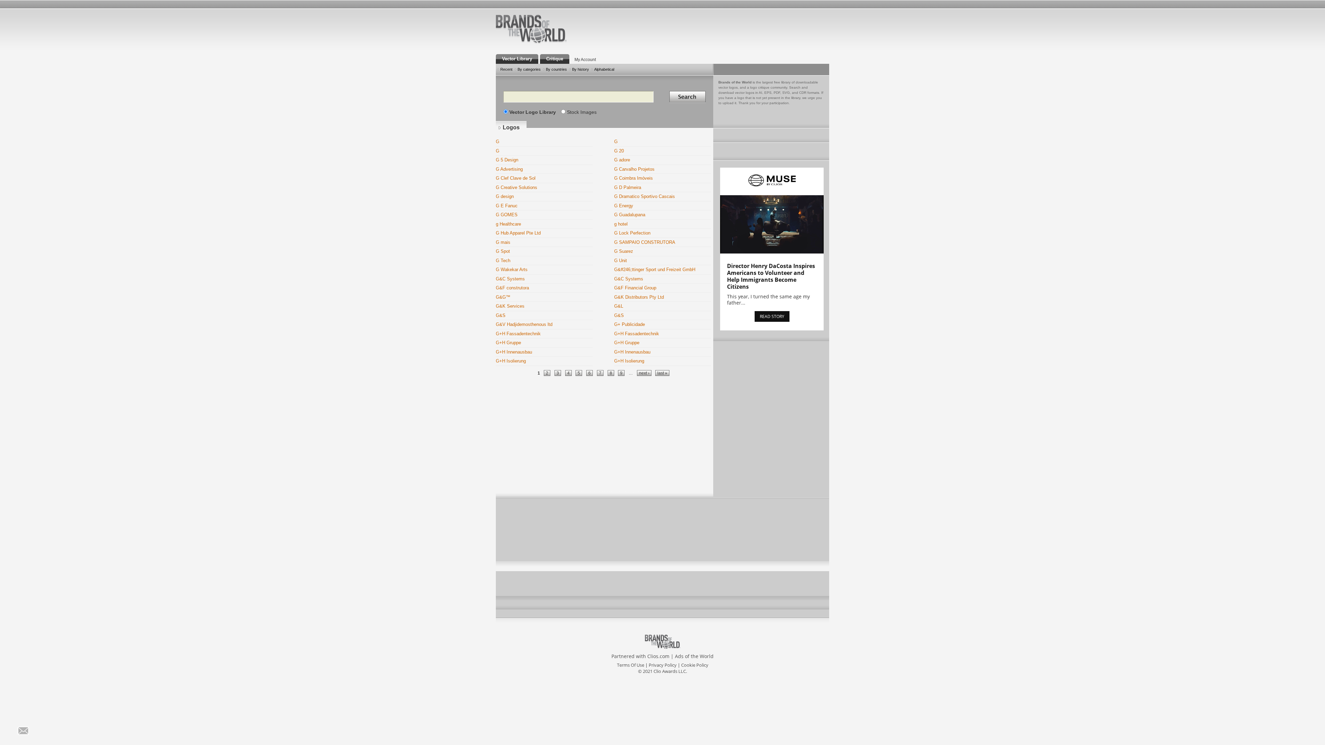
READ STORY (772, 316)
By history (580, 69)
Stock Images (582, 112)
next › (644, 373)
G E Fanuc (507, 205)
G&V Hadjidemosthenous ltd (524, 324)
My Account (585, 59)
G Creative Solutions (516, 187)
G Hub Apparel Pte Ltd (518, 233)
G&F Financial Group (635, 287)
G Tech (503, 260)
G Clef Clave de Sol (516, 178)
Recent (506, 69)
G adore (622, 159)
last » (662, 373)
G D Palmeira (627, 187)
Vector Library (517, 58)
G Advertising (509, 169)
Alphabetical (604, 69)
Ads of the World (694, 656)
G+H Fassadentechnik (518, 333)
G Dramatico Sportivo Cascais (644, 196)
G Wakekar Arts (512, 269)
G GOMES (507, 214)
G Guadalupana (629, 214)
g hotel (621, 224)
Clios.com (658, 656)
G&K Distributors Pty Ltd (639, 297)
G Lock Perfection (632, 233)
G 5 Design (507, 159)
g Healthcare (508, 224)
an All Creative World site (553, 42)
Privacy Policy (663, 665)
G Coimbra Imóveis (633, 178)
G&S (501, 315)
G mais (503, 242)
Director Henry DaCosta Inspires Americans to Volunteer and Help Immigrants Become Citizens (771, 276)
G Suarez (623, 251)
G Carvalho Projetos (634, 169)
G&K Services (510, 306)
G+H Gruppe (508, 342)
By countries (556, 69)
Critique (554, 58)
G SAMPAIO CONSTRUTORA (644, 242)
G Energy (623, 205)
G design (505, 196)
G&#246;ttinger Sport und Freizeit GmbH (654, 269)
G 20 (619, 150)
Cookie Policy (694, 665)
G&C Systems (510, 278)
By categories (529, 69)
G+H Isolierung (511, 361)
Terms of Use (630, 665)
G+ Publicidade (629, 324)
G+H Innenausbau (514, 352)
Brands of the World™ (531, 28)
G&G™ (503, 297)
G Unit (620, 260)
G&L (618, 306)
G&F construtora (512, 287)
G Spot (503, 251)
